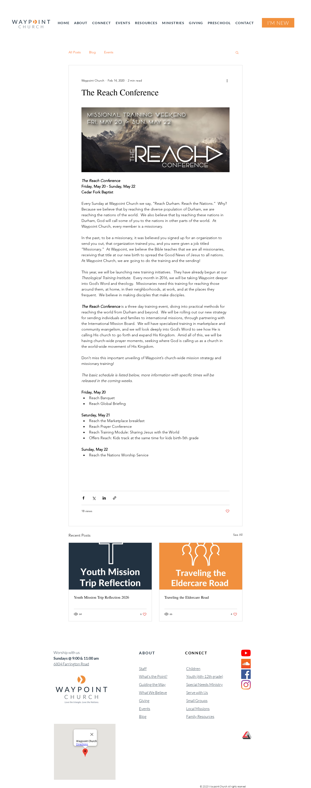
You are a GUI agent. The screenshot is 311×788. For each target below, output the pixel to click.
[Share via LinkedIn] (104, 498)
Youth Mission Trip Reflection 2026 (101, 597)
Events (108, 52)
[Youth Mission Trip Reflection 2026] (110, 566)
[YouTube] (246, 653)
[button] (237, 52)
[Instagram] (246, 685)
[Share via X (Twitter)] (94, 498)
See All (237, 535)
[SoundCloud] (246, 663)
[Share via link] (115, 498)
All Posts (75, 52)
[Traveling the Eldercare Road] (200, 566)
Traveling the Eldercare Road (186, 597)
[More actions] (227, 80)
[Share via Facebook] (83, 498)
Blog (92, 52)
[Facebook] (246, 674)
